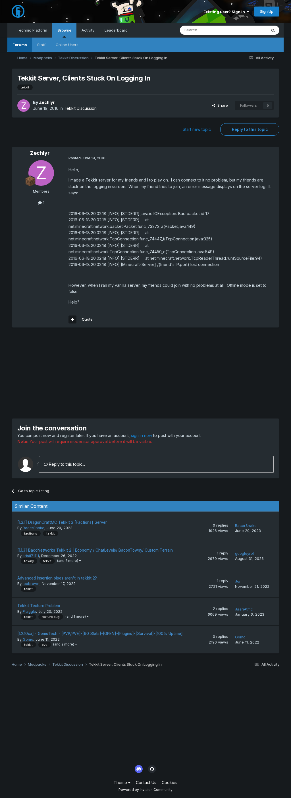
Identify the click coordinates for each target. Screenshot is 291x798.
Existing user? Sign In (225, 11)
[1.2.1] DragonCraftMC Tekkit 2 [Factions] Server (62, 522)
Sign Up (266, 11)
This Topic (250, 30)
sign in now (141, 435)
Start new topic (197, 129)
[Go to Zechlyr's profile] (23, 105)
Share (221, 105)
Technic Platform (32, 30)
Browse (64, 30)
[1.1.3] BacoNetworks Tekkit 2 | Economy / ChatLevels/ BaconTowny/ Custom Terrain (95, 550)
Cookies (169, 782)
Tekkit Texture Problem (38, 605)
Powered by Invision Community (145, 789)
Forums (20, 44)
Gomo (28, 639)
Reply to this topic (250, 129)
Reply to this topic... (66, 464)
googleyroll (245, 553)
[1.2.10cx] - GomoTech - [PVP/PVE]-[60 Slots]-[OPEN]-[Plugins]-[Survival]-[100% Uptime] (100, 633)
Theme (121, 782)
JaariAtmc (244, 609)
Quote (87, 319)
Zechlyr (47, 102)
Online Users (67, 44)
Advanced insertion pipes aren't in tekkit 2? (57, 578)
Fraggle (29, 611)
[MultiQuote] (72, 319)
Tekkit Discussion (80, 108)
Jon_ (239, 581)
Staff (41, 44)
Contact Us (146, 782)
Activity (88, 30)
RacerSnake (33, 527)
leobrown (31, 583)
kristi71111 (31, 555)
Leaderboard (116, 30)
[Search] (273, 30)
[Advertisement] (78, 373)
